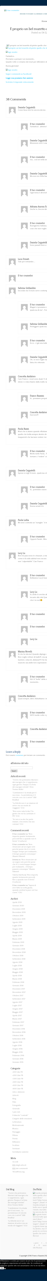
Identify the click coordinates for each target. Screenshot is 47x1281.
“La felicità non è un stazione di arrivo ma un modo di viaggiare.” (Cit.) (25, 805)
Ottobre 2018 (17, 956)
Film (14, 1102)
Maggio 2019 (17, 932)
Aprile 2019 (17, 936)
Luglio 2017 (17, 1006)
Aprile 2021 (17, 902)
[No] (5, 1268)
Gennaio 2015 (17, 1062)
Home (44, 21)
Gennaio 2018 (17, 986)
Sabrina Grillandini (27, 288)
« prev (36, 1243)
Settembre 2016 (18, 1039)
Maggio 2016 (17, 1052)
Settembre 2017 (18, 999)
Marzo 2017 (17, 1019)
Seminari (16, 1149)
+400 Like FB (17, 1082)
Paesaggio (16, 1132)
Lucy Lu (21, 553)
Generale (16, 1109)
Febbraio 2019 (18, 942)
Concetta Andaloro (27, 376)
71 (39, 1245)
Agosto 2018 (17, 962)
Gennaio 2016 (17, 1059)
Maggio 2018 (17, 972)
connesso (19, 755)
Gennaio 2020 (18, 906)
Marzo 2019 (17, 939)
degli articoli (19, 1165)
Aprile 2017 (17, 1016)
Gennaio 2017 (17, 1026)
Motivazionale (18, 1125)
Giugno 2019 (17, 929)
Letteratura (16, 1122)
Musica (15, 1129)
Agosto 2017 (17, 1002)
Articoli (15, 1095)
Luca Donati (23, 259)
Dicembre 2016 (18, 1029)
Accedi (15, 1162)
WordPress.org (18, 1172)
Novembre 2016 (19, 1032)
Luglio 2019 (17, 926)
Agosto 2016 (17, 1042)
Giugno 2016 (17, 1049)
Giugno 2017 (17, 1009)
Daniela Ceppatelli (26, 107)
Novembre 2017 (19, 992)
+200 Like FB (17, 1075)
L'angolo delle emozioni (22, 1119)
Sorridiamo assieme (20, 1152)
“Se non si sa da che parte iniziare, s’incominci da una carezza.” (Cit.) (23, 821)
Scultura (15, 1145)
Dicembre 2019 (18, 909)
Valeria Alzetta (18, 875)
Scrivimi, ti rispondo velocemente (20, 82)
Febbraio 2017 (18, 1022)
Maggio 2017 (17, 1012)
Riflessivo (16, 1142)
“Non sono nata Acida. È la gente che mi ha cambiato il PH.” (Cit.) (23, 813)
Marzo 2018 (17, 979)
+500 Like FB (17, 1085)
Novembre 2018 (19, 952)
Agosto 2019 (17, 922)
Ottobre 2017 (17, 996)
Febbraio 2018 (18, 982)
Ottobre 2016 (17, 1036)
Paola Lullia (23, 520)
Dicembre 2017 (18, 989)
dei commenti (20, 1168)
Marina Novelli (25, 651)
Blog (14, 1099)
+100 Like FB (17, 1072)
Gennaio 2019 (17, 946)
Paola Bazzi (23, 428)
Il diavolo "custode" (20, 1115)
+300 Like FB (17, 1079)
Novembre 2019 (19, 912)
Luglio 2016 (17, 1045)
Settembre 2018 (18, 959)
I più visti (16, 1112)
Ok (2, 1268)
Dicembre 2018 (18, 949)
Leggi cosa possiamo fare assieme (19, 78)
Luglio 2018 (17, 966)
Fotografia (16, 1105)
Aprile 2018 (17, 976)
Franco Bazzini (37, 395)
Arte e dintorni (18, 1092)
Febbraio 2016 (18, 1055)
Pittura (15, 1135)
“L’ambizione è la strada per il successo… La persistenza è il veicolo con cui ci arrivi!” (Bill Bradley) (17, 1213)
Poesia (14, 1139)
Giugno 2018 (17, 969)
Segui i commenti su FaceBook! (18, 74)
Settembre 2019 (18, 919)
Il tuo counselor (37, 123)
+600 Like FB (17, 1089)
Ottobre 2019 (17, 916)
